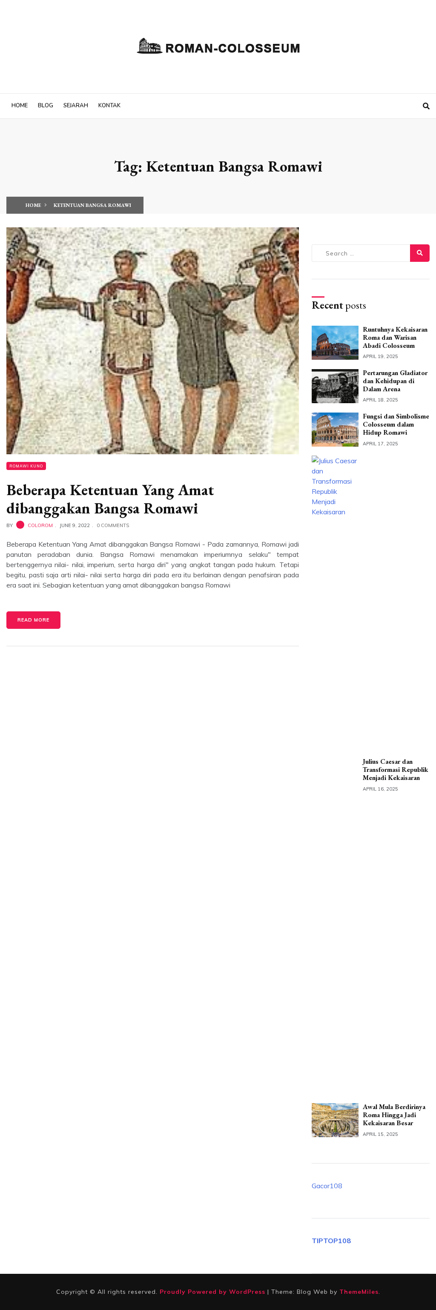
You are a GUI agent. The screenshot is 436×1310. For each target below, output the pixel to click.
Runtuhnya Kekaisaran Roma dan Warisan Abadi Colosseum (395, 337)
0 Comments (113, 525)
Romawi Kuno (26, 466)
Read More (33, 620)
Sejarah (75, 105)
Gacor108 (327, 1185)
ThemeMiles (359, 1292)
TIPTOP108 (331, 1240)
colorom (40, 525)
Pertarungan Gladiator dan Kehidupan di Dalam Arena (395, 380)
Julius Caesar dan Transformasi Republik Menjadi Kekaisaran (395, 769)
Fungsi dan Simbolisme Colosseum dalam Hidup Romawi (396, 424)
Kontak (109, 105)
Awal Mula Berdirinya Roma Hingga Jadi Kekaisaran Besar (394, 1114)
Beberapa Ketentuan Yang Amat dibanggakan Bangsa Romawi (110, 499)
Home (19, 105)
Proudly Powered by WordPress (213, 1292)
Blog (45, 105)
